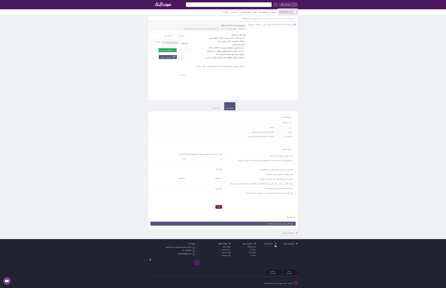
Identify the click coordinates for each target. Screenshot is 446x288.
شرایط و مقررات (226, 249)
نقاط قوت (217, 178)
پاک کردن (157, 41)
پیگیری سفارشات (226, 255)
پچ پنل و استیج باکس (266, 18)
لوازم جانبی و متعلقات (287, 18)
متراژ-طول (184, 43)
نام (221, 159)
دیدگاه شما (218, 189)
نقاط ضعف (180, 178)
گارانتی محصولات (226, 252)
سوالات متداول (227, 246)
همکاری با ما (252, 252)
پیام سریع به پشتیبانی (166, 57)
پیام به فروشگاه (252, 246)
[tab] (229, 106)
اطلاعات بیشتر (230, 108)
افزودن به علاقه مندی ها (187, 57)
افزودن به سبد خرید (165, 50)
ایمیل (183, 159)
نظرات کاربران (216, 108)
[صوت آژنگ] (163, 4)
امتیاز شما (219, 169)
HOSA (240, 28)
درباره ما (253, 255)
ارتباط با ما (253, 249)
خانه (295, 18)
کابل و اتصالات (276, 18)
